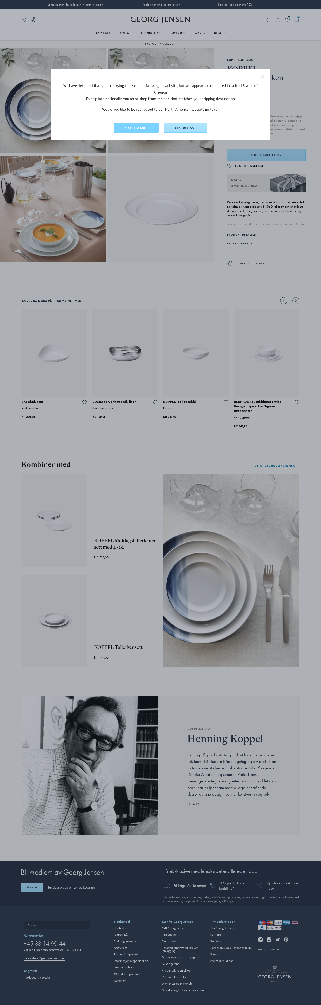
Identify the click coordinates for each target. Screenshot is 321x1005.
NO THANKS (136, 127)
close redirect (262, 76)
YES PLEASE (185, 127)
